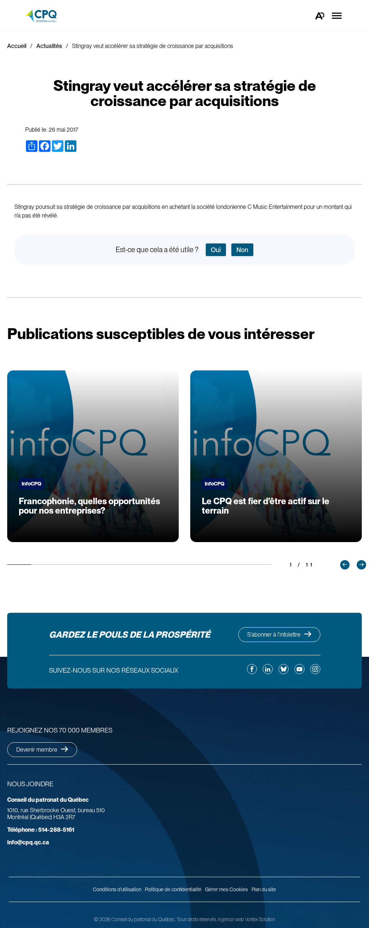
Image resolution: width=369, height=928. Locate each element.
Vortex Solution (260, 919)
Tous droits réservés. (197, 919)
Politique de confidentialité (173, 889)
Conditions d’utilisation (117, 889)
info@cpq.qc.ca (28, 842)
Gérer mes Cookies (226, 889)
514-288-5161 (40, 829)
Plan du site (264, 889)
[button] (345, 564)
